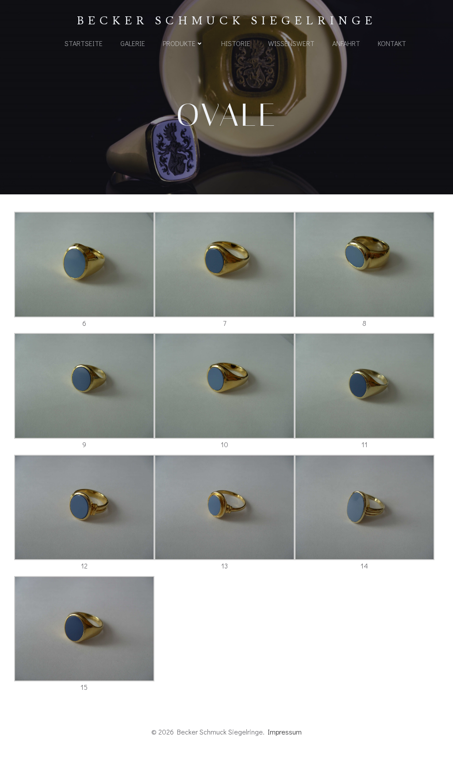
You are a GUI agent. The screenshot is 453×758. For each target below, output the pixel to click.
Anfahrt (346, 43)
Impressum (285, 731)
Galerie (132, 43)
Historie (235, 43)
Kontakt (392, 43)
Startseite (84, 43)
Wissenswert (291, 43)
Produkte (179, 43)
